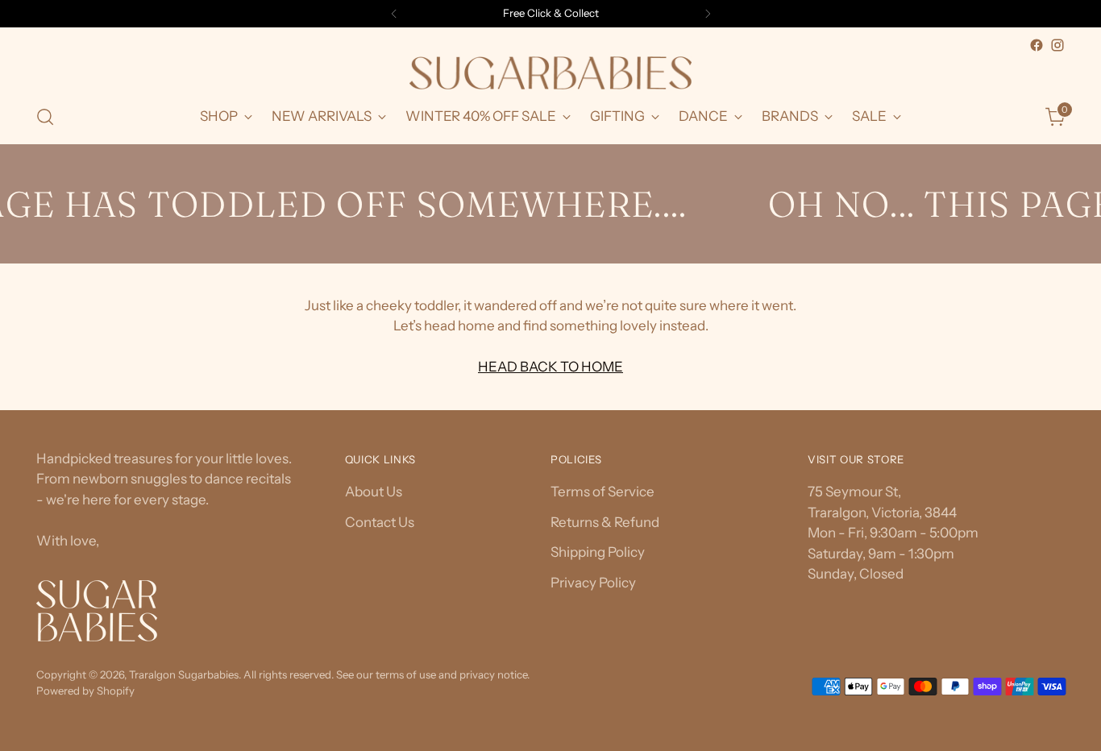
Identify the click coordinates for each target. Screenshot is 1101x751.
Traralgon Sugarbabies (184, 674)
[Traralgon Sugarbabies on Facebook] (1036, 45)
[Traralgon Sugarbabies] (550, 72)
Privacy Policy (593, 583)
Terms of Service (602, 491)
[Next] (707, 13)
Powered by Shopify (85, 690)
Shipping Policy (597, 552)
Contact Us (379, 522)
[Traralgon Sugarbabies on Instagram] (1057, 45)
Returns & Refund (604, 522)
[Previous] (394, 13)
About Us (373, 491)
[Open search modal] (45, 117)
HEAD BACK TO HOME (550, 367)
